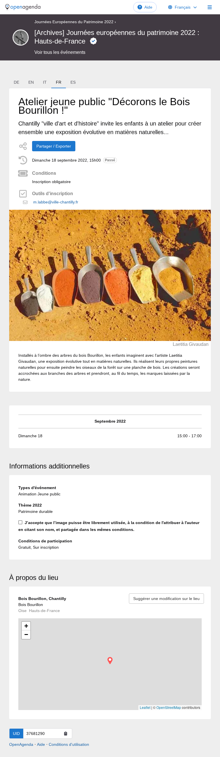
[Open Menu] (209, 7)
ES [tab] (73, 82)
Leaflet (145, 707)
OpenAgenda (21, 744)
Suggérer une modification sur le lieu (166, 598)
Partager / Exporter (53, 146)
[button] (110, 660)
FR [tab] (58, 82)
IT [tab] (45, 82)
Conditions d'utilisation (69, 744)
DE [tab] (16, 82)
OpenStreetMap (168, 707)
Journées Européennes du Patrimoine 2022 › (75, 21)
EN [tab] (31, 82)
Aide (148, 7)
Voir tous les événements (59, 52)
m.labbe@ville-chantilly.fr (55, 202)
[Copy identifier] (65, 733)
